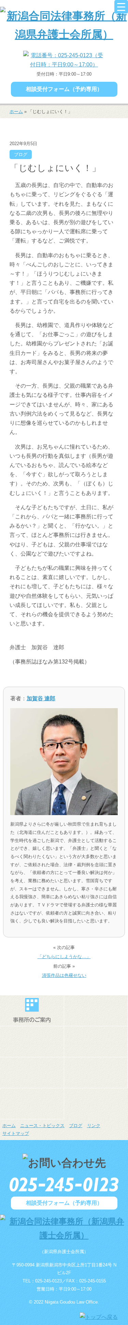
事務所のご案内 (32, 1010)
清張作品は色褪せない (64, 975)
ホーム (16, 111)
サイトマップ (15, 1133)
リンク (93, 1125)
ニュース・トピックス (42, 1125)
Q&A (32, 1103)
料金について (32, 1072)
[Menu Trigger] (121, 7)
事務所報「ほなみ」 (96, 1072)
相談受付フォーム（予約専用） (64, 89)
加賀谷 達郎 (41, 698)
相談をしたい (96, 1041)
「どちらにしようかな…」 (64, 956)
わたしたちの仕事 (32, 1041)
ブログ (20, 154)
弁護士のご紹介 (96, 1010)
